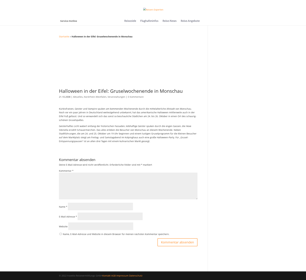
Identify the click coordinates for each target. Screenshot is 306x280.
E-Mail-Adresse (68, 216)
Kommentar (66, 170)
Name (63, 206)
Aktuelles (78, 96)
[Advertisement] (153, 62)
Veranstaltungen (116, 96)
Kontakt (106, 275)
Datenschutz (135, 275)
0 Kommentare (136, 96)
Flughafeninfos (149, 21)
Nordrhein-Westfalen (95, 96)
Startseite (64, 36)
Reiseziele (130, 21)
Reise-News (170, 21)
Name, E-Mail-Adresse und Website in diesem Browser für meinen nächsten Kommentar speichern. (116, 234)
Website (63, 226)
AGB (113, 275)
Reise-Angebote (190, 21)
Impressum (122, 275)
